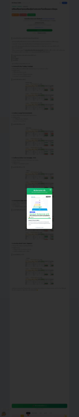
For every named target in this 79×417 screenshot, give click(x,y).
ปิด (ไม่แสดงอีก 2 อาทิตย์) (39, 227)
